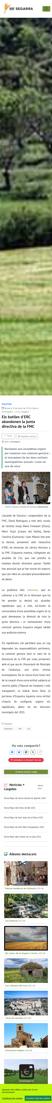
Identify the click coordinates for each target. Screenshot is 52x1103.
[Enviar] (40, 752)
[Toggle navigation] (46, 9)
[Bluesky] (19, 752)
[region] (26, 1093)
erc (29, 728)
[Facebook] (12, 752)
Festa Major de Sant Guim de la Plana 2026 (23, 817)
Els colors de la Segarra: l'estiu (25, 953)
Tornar (9, 435)
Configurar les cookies (12, 1098)
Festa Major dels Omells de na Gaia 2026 (22, 836)
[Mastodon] (26, 752)
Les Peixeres (15, 920)
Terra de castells (18, 1018)
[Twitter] (33, 752)
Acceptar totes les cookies (38, 1098)
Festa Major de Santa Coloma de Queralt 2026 (25, 798)
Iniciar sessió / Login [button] (27, 772)
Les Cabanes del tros (20, 985)
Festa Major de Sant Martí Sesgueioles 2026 (24, 827)
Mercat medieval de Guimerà (24, 888)
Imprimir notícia (28, 436)
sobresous (32, 590)
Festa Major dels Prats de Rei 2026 (19, 807)
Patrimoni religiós (18, 1050)
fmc (20, 728)
